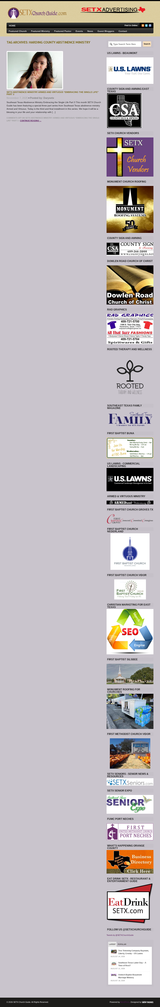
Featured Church (18, 31)
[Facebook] (150, 26)
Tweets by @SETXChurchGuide (120, 935)
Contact (123, 31)
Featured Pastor (62, 31)
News (90, 31)
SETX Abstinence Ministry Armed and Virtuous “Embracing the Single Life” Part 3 (53, 93)
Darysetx (48, 98)
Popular (122, 944)
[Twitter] (146, 26)
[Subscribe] (143, 26)
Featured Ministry (40, 31)
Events (79, 31)
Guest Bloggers (106, 31)
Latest (112, 944)
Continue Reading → (30, 121)
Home (12, 25)
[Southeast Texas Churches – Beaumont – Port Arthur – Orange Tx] (37, 18)
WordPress (125, 1002)
